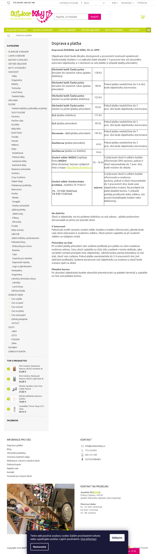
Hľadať (95, 17)
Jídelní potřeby (19, 210)
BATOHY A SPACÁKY (18, 60)
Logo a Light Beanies (22, 266)
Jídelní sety (17, 214)
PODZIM (16, 339)
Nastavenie (39, 546)
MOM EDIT (13, 72)
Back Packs (17, 133)
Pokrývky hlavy (18, 242)
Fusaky (15, 226)
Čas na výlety (18, 311)
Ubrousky (16, 222)
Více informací (88, 539)
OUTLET (16, 323)
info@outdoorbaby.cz (95, 446)
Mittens (15, 145)
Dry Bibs (15, 124)
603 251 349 (91, 455)
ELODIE (11, 104)
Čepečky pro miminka (22, 258)
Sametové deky (19, 161)
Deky (14, 149)
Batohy (15, 84)
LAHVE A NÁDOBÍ (16, 56)
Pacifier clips (17, 120)
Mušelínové (17, 153)
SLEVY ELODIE (18, 112)
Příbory (15, 218)
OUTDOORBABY (93, 459)
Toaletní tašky (18, 96)
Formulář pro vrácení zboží (19, 476)
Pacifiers (16, 116)
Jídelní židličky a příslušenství (25, 238)
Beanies (16, 250)
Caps (14, 254)
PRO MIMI (13, 100)
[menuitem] (17, 30)
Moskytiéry (17, 270)
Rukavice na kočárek (21, 169)
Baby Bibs (16, 128)
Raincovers (17, 189)
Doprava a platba (69, 3)
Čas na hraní (17, 307)
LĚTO (14, 335)
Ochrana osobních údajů (18, 457)
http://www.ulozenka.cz (79, 167)
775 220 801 (91, 450)
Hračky (15, 193)
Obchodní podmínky (16, 453)
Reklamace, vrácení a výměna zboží (23, 460)
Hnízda (15, 141)
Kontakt (10, 472)
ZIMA (14, 343)
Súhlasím (117, 537)
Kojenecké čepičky (21, 262)
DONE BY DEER (15, 295)
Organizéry (17, 80)
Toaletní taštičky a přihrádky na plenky (29, 108)
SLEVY (11, 327)
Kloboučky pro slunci (22, 246)
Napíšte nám (12, 468)
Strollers (16, 173)
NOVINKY (12, 347)
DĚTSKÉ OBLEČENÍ (17, 64)
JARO (14, 331)
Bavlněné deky (19, 165)
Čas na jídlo (17, 299)
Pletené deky (18, 157)
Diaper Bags (17, 181)
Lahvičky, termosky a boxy (24, 278)
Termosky (16, 88)
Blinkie (15, 197)
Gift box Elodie (18, 291)
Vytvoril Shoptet (140, 548)
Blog (86, 3)
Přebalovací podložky (21, 185)
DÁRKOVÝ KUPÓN (16, 351)
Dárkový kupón (14, 464)
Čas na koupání (19, 315)
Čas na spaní (17, 303)
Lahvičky (16, 282)
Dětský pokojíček (20, 319)
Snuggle (16, 201)
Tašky (14, 76)
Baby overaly (18, 230)
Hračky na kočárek (20, 205)
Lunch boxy (17, 92)
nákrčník (15, 234)
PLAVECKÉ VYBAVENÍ (18, 52)
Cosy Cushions (18, 177)
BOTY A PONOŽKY (17, 68)
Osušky (15, 137)
